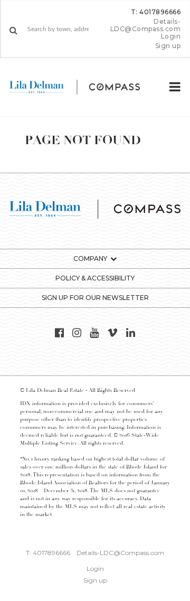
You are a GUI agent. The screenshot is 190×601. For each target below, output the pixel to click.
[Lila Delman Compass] (83, 87)
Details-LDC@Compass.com (145, 25)
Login (171, 36)
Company (90, 258)
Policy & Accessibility (95, 278)
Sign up (168, 46)
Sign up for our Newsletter (95, 298)
